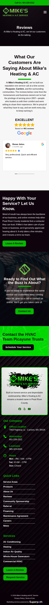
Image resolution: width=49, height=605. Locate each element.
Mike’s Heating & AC (18, 82)
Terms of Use (30, 598)
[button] (45, 12)
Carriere (20, 89)
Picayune (10, 89)
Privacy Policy (19, 598)
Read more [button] (10, 167)
